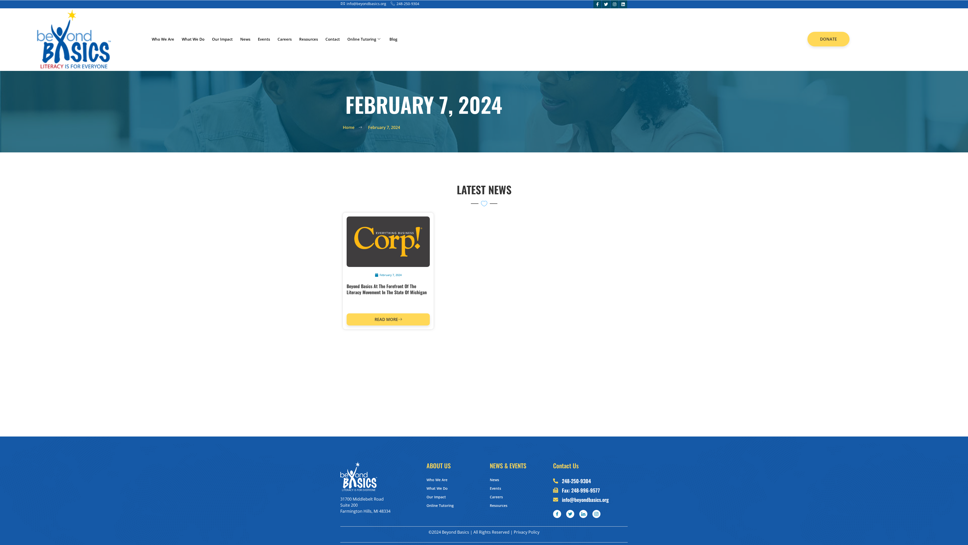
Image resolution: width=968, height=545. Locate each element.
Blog (393, 39)
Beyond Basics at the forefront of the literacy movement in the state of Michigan (387, 289)
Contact (332, 39)
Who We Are (163, 39)
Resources (308, 39)
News (245, 39)
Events (264, 39)
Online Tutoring (361, 39)
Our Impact (222, 39)
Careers (285, 39)
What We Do (193, 39)
